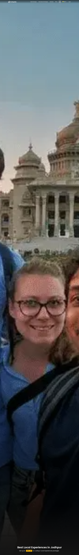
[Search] (60, 2)
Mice (56, 1)
